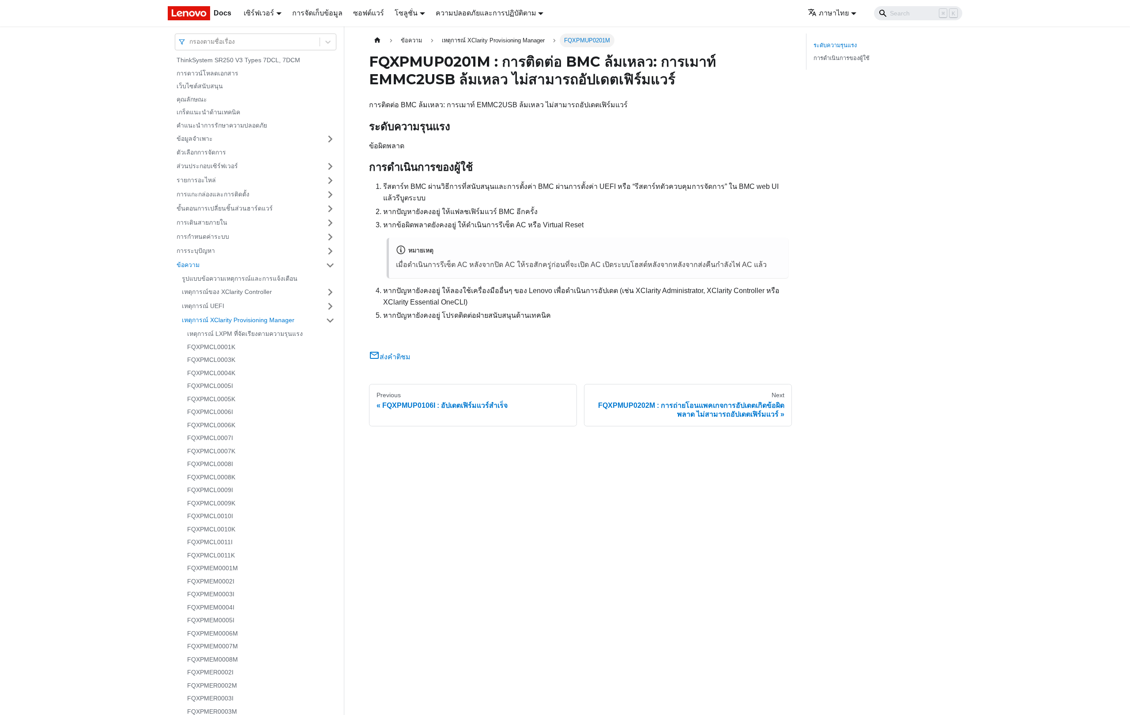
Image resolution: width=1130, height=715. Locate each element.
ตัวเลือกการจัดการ (201, 152)
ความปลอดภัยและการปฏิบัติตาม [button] (486, 13)
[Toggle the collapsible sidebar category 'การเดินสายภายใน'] (330, 223)
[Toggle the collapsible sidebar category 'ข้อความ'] (330, 265)
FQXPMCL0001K (211, 346)
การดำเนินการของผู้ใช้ (842, 58)
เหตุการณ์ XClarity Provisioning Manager (238, 320)
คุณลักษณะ (192, 99)
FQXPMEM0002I (210, 581)
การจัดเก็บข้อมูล (317, 13)
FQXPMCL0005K (211, 399)
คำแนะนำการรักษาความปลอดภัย (222, 125)
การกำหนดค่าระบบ (203, 236)
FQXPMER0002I (210, 672)
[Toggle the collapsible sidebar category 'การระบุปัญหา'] (330, 251)
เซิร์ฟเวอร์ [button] (259, 13)
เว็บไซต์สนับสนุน (200, 86)
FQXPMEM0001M (212, 568)
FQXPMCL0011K (211, 555)
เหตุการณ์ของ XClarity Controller (227, 291)
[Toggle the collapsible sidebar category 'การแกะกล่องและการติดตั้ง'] (330, 195)
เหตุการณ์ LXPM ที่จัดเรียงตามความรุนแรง (245, 333)
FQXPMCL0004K (211, 372)
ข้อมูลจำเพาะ (195, 138)
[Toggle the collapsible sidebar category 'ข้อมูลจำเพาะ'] (330, 139)
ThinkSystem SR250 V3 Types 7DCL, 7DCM (238, 60)
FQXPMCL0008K (211, 477)
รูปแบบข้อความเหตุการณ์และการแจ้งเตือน (240, 278)
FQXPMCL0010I (210, 515)
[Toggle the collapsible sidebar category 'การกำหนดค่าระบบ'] (330, 237)
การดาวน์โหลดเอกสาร (207, 73)
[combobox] (190, 42)
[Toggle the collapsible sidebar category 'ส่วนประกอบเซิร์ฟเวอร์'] (330, 166)
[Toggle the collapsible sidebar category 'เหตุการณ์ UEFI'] (330, 306)
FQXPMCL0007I (210, 437)
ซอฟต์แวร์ (368, 13)
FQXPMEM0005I (210, 620)
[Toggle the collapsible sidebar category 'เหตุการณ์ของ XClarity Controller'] (330, 292)
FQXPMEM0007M (212, 646)
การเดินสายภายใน (202, 222)
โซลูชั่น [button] (406, 13)
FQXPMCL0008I (210, 463)
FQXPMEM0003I (210, 594)
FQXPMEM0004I (210, 607)
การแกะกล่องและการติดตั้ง (213, 194)
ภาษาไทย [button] (834, 13)
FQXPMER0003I (210, 698)
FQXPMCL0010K (211, 529)
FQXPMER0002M (212, 685)
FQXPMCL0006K (211, 425)
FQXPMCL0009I (210, 489)
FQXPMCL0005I (210, 385)
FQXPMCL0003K (211, 359)
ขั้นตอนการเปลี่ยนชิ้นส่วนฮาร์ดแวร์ (225, 208)
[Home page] (377, 40)
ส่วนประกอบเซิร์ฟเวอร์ (207, 165)
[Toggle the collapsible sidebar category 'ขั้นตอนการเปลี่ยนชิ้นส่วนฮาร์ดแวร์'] (330, 209)
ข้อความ (188, 264)
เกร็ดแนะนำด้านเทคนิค (208, 112)
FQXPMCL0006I (210, 411)
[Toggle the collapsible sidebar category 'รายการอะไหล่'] (330, 180)
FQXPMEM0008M (212, 659)
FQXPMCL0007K (211, 451)
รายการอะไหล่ (196, 180)
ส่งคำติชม (395, 357)
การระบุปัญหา (196, 250)
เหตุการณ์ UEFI (203, 305)
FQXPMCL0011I (210, 542)
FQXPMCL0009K (211, 503)
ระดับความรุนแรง (835, 45)
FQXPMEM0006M (212, 633)
